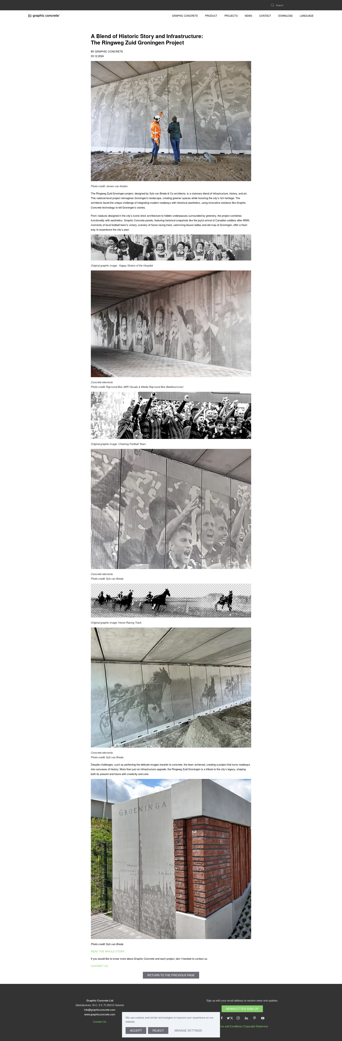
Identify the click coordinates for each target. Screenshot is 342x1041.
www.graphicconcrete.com (99, 1014)
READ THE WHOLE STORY (108, 951)
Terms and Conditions (229, 1026)
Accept (136, 1030)
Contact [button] (265, 15)
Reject (158, 1030)
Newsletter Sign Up (242, 1009)
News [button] (248, 15)
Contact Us (99, 1021)
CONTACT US (99, 966)
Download (285, 15)
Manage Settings (188, 1030)
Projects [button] (231, 15)
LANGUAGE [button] (307, 15)
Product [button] (211, 15)
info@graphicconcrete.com (99, 1009)
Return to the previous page (171, 975)
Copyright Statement (256, 1026)
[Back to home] (44, 15)
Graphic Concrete (185, 15)
